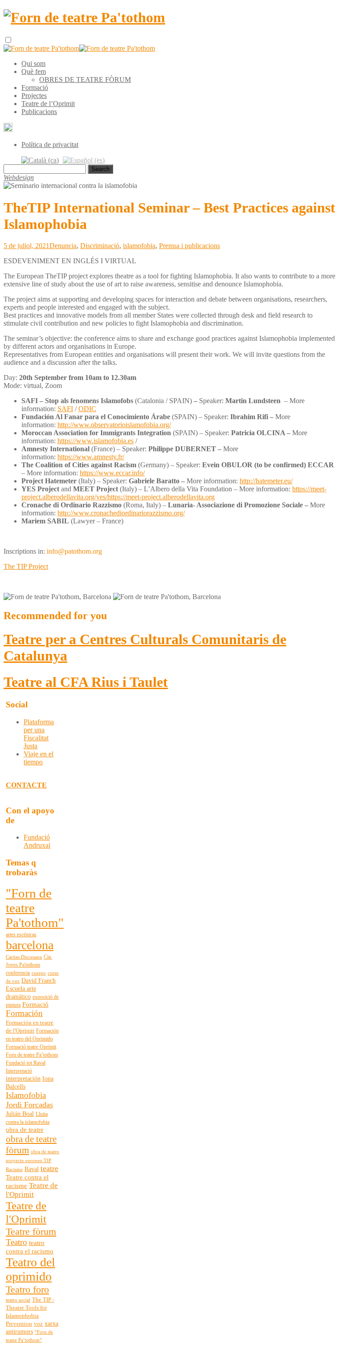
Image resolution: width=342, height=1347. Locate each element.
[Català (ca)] (40, 159)
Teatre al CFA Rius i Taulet (86, 682)
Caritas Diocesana (24, 957)
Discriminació (99, 245)
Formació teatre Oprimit (31, 1047)
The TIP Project (26, 566)
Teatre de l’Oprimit (48, 103)
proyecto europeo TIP (28, 1160)
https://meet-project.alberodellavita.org (161, 497)
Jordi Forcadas (29, 1104)
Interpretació (19, 1071)
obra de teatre (25, 1129)
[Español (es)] (84, 159)
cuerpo (39, 973)
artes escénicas (21, 934)
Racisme (14, 1169)
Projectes (34, 95)
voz (38, 1324)
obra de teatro (45, 1151)
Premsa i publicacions (189, 245)
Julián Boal (20, 1113)
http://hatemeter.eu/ (266, 481)
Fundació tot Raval (25, 1063)
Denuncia (63, 245)
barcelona (29, 945)
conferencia (18, 973)
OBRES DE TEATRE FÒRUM (85, 79)
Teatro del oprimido (30, 1269)
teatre (49, 1168)
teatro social (18, 1300)
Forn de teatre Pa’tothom (32, 1055)
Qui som (33, 63)
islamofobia (139, 245)
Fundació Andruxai (37, 841)
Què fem (33, 71)
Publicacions (39, 111)
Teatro (16, 1242)
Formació (34, 87)
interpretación (23, 1078)
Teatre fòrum (31, 1231)
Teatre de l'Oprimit (32, 1190)
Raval (31, 1169)
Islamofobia (26, 1095)
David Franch (38, 980)
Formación (24, 1013)
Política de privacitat (49, 144)
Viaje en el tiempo (38, 758)
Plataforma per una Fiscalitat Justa (39, 734)
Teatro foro (27, 1289)
